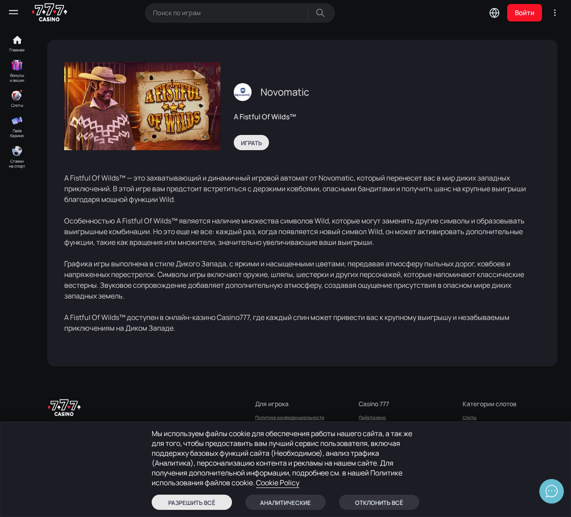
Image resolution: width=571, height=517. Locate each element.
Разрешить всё (191, 503)
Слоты (469, 417)
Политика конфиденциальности (289, 417)
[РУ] (494, 12)
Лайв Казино (372, 417)
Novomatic (285, 92)
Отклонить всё (379, 503)
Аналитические (285, 503)
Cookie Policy (277, 483)
